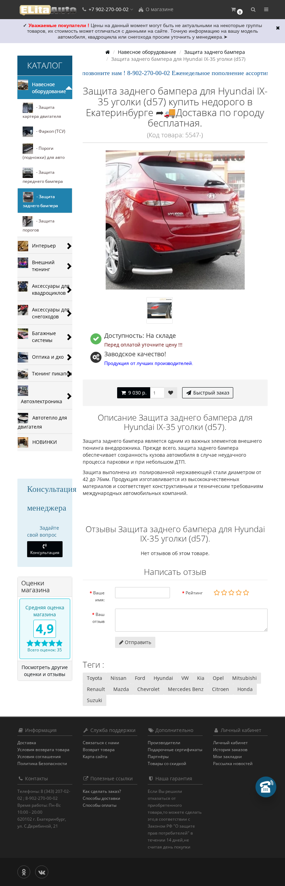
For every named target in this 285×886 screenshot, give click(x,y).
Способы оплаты (99, 805)
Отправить (137, 642)
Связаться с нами (101, 743)
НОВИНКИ (42, 441)
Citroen (220, 689)
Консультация (44, 552)
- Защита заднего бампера (40, 201)
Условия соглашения (39, 756)
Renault (96, 689)
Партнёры (158, 756)
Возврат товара (99, 750)
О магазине (158, 9)
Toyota (94, 678)
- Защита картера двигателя (42, 111)
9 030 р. (137, 392)
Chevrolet (148, 689)
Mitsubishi (244, 678)
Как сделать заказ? (102, 791)
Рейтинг (194, 593)
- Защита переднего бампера (43, 176)
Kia (200, 678)
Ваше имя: (99, 596)
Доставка (26, 743)
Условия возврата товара (43, 750)
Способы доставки (101, 798)
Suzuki (94, 700)
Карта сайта (95, 756)
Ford (140, 678)
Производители (164, 743)
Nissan (119, 678)
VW (185, 678)
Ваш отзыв (98, 617)
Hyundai (163, 678)
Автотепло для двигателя (42, 422)
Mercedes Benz (186, 689)
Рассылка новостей (233, 763)
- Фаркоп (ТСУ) (49, 131)
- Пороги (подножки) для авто (44, 152)
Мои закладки (227, 756)
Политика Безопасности (42, 763)
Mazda (121, 689)
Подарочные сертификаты (175, 750)
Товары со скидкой (167, 763)
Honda (245, 689)
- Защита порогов (39, 225)
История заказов (230, 750)
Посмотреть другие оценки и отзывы (45, 670)
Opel (218, 678)
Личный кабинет (230, 743)
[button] (236, 9)
